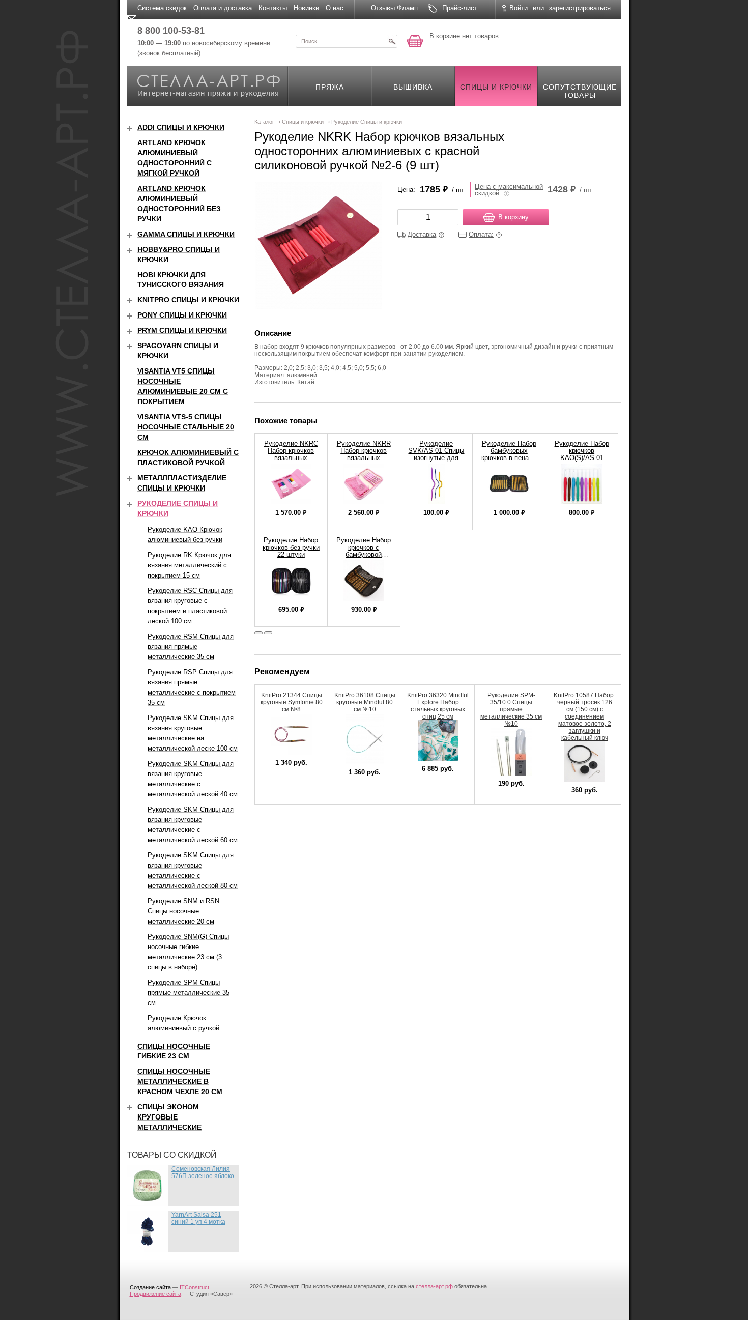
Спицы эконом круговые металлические (169, 1117)
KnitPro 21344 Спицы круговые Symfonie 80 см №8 (292, 702)
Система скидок (162, 8)
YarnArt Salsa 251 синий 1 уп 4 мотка (198, 1218)
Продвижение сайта (155, 1293)
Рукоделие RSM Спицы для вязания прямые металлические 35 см (191, 647)
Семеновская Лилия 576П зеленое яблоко (202, 1172)
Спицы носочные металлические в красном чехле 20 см (179, 1081)
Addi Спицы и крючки (180, 127)
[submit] (392, 41)
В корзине (444, 36)
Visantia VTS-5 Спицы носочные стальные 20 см (185, 427)
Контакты (272, 8)
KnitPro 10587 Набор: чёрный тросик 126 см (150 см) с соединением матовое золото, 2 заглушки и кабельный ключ (584, 716)
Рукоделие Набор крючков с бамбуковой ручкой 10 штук (363, 550)
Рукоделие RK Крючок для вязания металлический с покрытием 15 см (189, 565)
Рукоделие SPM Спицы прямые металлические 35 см (188, 993)
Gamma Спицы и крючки (186, 234)
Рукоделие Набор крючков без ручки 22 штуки (291, 547)
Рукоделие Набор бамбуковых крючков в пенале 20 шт (508, 454)
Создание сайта (150, 1287)
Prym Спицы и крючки (182, 330)
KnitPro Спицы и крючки (188, 300)
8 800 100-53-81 (171, 30)
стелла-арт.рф (434, 1286)
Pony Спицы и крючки (182, 315)
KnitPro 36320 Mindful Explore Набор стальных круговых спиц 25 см (438, 706)
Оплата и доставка (222, 8)
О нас (334, 8)
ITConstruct (194, 1287)
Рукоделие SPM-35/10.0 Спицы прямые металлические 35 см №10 (511, 709)
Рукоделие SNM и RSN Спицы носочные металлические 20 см (183, 911)
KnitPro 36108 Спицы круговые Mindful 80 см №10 (364, 702)
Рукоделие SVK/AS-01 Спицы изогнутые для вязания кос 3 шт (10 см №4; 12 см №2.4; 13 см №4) (436, 461)
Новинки (306, 8)
